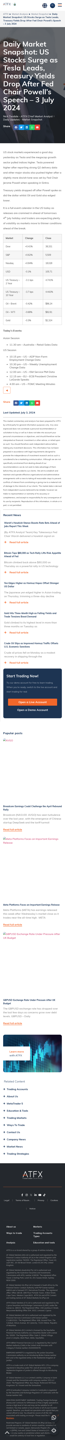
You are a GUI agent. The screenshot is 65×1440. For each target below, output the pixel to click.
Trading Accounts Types (42, 1234)
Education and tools (44, 1242)
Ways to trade (14, 1233)
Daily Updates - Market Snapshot (22, 119)
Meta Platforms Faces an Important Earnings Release (31, 904)
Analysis (10, 1242)
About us (11, 1226)
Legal (6, 1200)
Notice (32, 1208)
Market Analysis (20, 14)
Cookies (54, 1200)
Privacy (41, 1200)
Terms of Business (24, 1200)
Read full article (18, 542)
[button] (16, 127)
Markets (37, 1226)
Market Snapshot (40, 14)
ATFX (6, 14)
